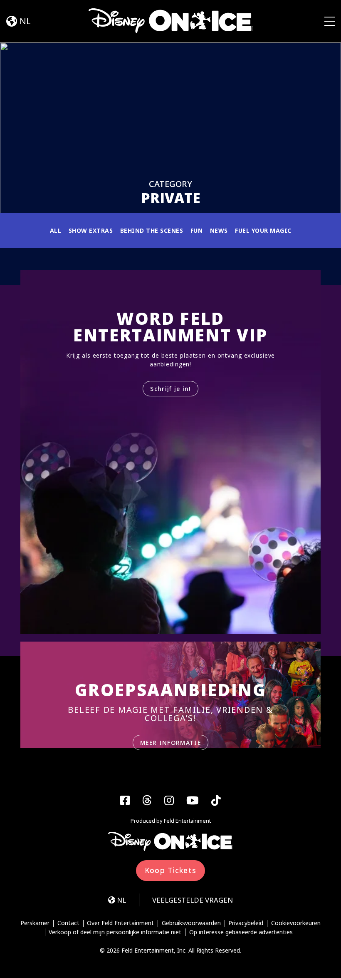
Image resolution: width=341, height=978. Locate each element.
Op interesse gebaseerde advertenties (241, 932)
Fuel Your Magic (263, 230)
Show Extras (91, 230)
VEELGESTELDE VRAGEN (192, 900)
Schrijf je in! (170, 389)
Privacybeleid (245, 923)
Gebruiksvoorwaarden (191, 923)
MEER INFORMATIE (170, 743)
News (219, 230)
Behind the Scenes (151, 230)
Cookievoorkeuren (296, 923)
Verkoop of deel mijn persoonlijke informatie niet (115, 932)
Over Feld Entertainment (120, 923)
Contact (68, 923)
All (56, 230)
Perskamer (34, 923)
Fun (196, 230)
